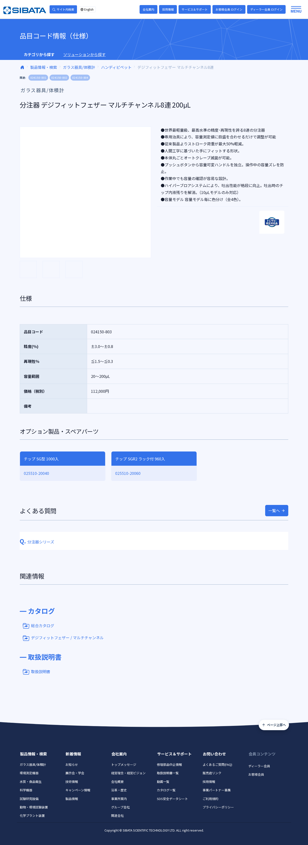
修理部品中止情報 (169, 764)
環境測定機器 (29, 773)
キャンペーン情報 (77, 790)
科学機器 (26, 790)
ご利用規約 (210, 798)
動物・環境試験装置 (34, 807)
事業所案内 (119, 798)
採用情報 (168, 9)
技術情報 (71, 781)
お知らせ (71, 764)
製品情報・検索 (43, 67)
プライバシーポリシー (218, 807)
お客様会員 (256, 774)
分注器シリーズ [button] (37, 542)
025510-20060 (128, 473)
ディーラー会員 (259, 766)
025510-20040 (36, 473)
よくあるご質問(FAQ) (217, 764)
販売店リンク (212, 773)
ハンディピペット (116, 67)
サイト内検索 (65, 9)
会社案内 (148, 9)
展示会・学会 (74, 773)
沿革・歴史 (119, 790)
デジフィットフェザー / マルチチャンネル (67, 637)
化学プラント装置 (32, 815)
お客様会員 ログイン (229, 9)
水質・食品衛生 (31, 781)
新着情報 (73, 754)
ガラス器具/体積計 (79, 67)
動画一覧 (163, 781)
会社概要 (117, 781)
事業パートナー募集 (217, 790)
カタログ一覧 (166, 790)
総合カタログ (42, 625)
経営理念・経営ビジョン (128, 773)
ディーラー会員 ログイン (266, 9)
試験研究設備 (29, 798)
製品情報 (71, 798)
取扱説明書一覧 (168, 773)
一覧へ (274, 510)
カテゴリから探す (39, 54)
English (89, 9)
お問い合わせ (214, 754)
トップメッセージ (123, 764)
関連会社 (117, 815)
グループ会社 (120, 807)
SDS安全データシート (172, 798)
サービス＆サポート (195, 9)
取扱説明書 (40, 671)
